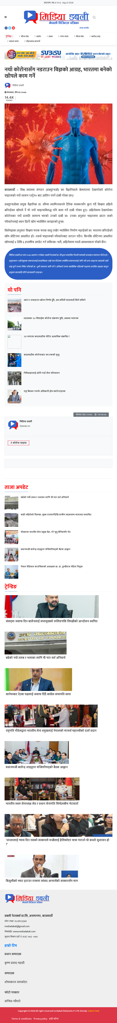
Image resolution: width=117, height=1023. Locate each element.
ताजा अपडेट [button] (84, 28)
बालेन (38, 36)
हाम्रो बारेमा (53, 1019)
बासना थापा (14, 41)
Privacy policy (40, 1019)
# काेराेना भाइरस (19, 443)
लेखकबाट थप (25, 426)
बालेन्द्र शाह (95, 36)
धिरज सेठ (80, 36)
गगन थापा (64, 36)
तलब (51, 36)
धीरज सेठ (25, 36)
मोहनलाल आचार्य (33, 41)
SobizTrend (93, 1011)
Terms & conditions (21, 1019)
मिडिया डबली (18, 85)
